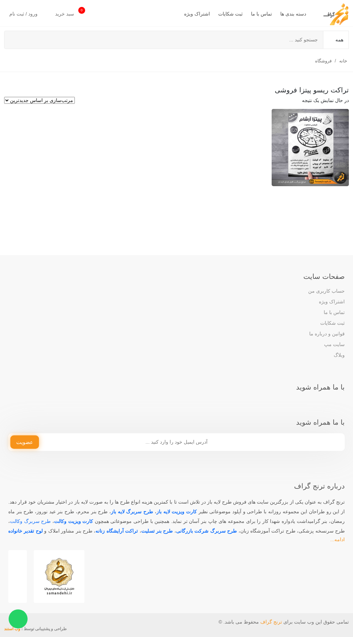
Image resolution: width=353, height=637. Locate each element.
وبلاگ (339, 355)
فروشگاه (323, 60)
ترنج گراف (271, 622)
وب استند (12, 628)
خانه (343, 60)
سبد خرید (69, 12)
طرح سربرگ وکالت (30, 521)
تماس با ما (261, 14)
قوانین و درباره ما (327, 333)
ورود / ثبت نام (24, 14)
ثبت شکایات (230, 14)
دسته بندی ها (293, 14)
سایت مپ (334, 344)
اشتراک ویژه (197, 14)
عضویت (24, 442)
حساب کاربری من (326, 291)
